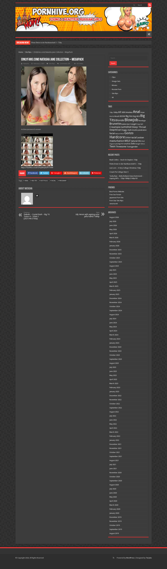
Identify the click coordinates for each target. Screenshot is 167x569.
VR (113, 97)
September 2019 (115, 529)
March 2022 (113, 432)
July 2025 (112, 270)
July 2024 (112, 319)
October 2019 (114, 525)
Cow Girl (140, 124)
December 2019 (115, 517)
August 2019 (114, 533)
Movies (114, 85)
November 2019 (115, 521)
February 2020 (114, 509)
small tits (127, 144)
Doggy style (126, 130)
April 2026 (113, 234)
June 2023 (113, 371)
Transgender (132, 146)
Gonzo (128, 133)
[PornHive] (83, 19)
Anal (26, 181)
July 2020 (112, 489)
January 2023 (114, 392)
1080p (115, 112)
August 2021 (114, 460)
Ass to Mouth (114, 116)
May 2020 (113, 497)
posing (117, 144)
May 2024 (113, 327)
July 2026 (112, 221)
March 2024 (113, 335)
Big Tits (34, 181)
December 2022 (115, 396)
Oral (143, 141)
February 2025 (114, 290)
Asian (143, 112)
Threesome (121, 146)
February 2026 (114, 242)
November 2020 (115, 473)
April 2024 (113, 331)
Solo (133, 143)
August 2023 (114, 363)
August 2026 (114, 217)
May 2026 (113, 229)
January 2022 (114, 440)
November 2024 (115, 302)
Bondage (142, 121)
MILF (127, 140)
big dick (136, 116)
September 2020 (115, 481)
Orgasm (112, 144)
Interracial (131, 137)
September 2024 (115, 310)
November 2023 (115, 351)
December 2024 (115, 298)
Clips (113, 77)
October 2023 (114, 355)
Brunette (115, 123)
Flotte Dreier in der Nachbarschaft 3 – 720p (46, 43)
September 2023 (115, 359)
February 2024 (114, 339)
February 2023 (114, 387)
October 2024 (114, 306)
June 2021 (113, 469)
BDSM (122, 116)
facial (53, 181)
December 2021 (115, 444)
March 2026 (113, 238)
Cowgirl (133, 124)
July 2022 (112, 416)
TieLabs (149, 558)
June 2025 (113, 274)
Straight (137, 144)
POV (122, 144)
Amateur (129, 112)
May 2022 (113, 424)
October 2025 (114, 258)
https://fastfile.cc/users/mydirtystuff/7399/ (37, 167)
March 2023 (113, 383)
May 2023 (113, 375)
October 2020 (114, 477)
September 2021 (115, 456)
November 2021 (115, 448)
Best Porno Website (116, 192)
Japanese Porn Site (116, 198)
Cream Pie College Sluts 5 (118, 172)
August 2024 (114, 315)
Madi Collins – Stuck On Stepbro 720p (123, 160)
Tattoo (143, 144)
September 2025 (115, 262)
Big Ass (129, 116)
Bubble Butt (125, 124)
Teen (112, 146)
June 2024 (113, 323)
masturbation (116, 140)
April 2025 (113, 282)
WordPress (130, 558)
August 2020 (114, 485)
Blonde (119, 120)
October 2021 (114, 452)
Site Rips (28, 52)
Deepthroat (115, 129)
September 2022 (115, 408)
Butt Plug (44, 181)
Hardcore (117, 137)
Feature (117, 134)
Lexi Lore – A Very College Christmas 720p (125, 168)
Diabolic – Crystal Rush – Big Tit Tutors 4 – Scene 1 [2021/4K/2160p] (37, 216)
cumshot (126, 126)
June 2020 (113, 493)
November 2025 (115, 254)
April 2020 (113, 501)
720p (111, 112)
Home (21, 52)
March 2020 (113, 505)
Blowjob (131, 120)
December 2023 (115, 347)
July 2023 (112, 367)
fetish (122, 134)
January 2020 (114, 513)
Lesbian (140, 137)
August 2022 (114, 412)
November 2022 (115, 400)
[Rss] (134, 5)
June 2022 (113, 420)
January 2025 (114, 294)
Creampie (114, 127)
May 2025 (113, 278)
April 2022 (113, 428)
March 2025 (113, 286)
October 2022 (114, 404)
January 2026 (114, 246)
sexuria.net (113, 204)
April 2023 (113, 379)
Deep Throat (139, 127)
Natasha (26, 63)
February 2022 (114, 436)
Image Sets (116, 81)
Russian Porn (116, 89)
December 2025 (115, 250)
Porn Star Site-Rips (116, 201)
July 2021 (112, 464)
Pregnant (62, 181)
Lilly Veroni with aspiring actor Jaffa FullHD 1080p (87, 215)
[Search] (150, 5)
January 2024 (114, 343)
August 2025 (114, 266)
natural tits (136, 141)
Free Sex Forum (115, 195)
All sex (121, 112)
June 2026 (113, 225)
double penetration (139, 130)
